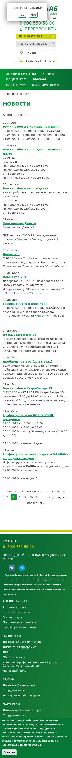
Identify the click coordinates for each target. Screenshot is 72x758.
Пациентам (16, 79)
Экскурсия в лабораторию (21, 695)
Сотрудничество (14, 690)
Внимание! (11, 254)
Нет (33, 14)
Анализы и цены (21, 74)
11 (37, 497)
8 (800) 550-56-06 (18, 547)
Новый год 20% (15, 277)
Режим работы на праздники (25, 188)
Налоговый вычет (15, 670)
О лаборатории (45, 84)
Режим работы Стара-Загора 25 (27, 388)
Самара (31, 52)
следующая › (56, 497)
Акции (7, 114)
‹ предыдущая (32, 491)
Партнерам (15, 84)
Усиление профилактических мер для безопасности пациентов (30, 664)
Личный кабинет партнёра (22, 710)
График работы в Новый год (25, 303)
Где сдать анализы (16, 612)
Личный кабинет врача (19, 685)
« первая (13, 491)
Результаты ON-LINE (33, 43)
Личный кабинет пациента (22, 642)
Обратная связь (14, 657)
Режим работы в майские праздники (31, 126)
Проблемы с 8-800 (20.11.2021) (27, 361)
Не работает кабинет (19, 334)
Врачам (39, 79)
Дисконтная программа (19, 647)
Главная (9, 93)
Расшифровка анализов (19, 627)
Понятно (9, 752)
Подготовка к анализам (20, 622)
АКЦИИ (48, 74)
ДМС (6, 652)
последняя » (36, 503)
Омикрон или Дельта (19, 223)
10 (31, 497)
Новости (21, 114)
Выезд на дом (13, 617)
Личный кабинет (30, 36)
